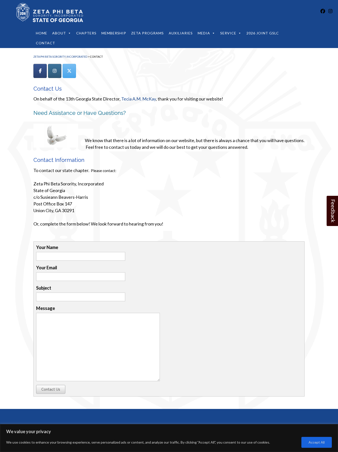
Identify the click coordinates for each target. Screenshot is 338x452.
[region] (169, 438)
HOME (41, 33)
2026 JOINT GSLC (262, 33)
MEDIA (204, 33)
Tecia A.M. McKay (138, 98)
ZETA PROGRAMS (147, 33)
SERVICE (228, 33)
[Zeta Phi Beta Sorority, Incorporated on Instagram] (54, 71)
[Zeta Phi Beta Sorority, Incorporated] (48, 14)
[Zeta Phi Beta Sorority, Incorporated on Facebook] (40, 71)
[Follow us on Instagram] (330, 11)
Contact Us (50, 389)
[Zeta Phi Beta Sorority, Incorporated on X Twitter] (69, 71)
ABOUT (59, 33)
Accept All (317, 442)
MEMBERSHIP (113, 33)
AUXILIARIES (181, 33)
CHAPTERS (86, 33)
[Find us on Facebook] (322, 11)
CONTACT (45, 43)
